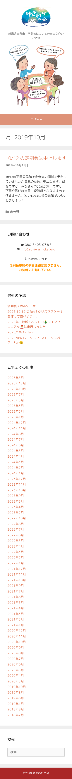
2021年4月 (15, 608)
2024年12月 (16, 423)
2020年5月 (15, 670)
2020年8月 (15, 653)
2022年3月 (15, 552)
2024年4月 (15, 456)
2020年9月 (15, 647)
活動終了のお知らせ (21, 306)
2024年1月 (15, 473)
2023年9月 (15, 496)
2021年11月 (16, 574)
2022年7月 (15, 529)
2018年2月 (15, 715)
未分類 (14, 212)
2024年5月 (15, 451)
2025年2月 (15, 411)
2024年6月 (15, 445)
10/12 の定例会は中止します (36, 158)
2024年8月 (15, 434)
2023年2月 (15, 512)
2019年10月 (16, 687)
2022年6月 (15, 535)
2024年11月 (16, 428)
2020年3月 (15, 681)
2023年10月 (16, 490)
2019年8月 (15, 692)
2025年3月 (15, 406)
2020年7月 (15, 659)
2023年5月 (15, 501)
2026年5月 (15, 378)
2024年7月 (15, 439)
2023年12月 (16, 479)
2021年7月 (15, 591)
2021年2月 (15, 619)
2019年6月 (15, 698)
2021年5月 (15, 602)
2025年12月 (16, 383)
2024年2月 (15, 468)
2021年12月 (16, 569)
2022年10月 (16, 518)
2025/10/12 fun (20, 332)
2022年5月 (15, 540)
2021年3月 (15, 614)
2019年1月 (15, 704)
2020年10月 (16, 642)
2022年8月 (15, 524)
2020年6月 (15, 664)
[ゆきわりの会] (36, 74)
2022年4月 (15, 546)
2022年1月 (15, 563)
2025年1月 (15, 417)
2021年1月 (15, 625)
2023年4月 (15, 507)
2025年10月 (16, 389)
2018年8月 (15, 709)
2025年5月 (15, 400)
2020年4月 (15, 675)
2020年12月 (16, 630)
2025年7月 (15, 394)
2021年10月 (16, 580)
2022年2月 (15, 557)
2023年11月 (16, 484)
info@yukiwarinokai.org (37, 249)
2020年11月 (16, 636)
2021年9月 (15, 585)
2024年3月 (15, 462)
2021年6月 (15, 597)
